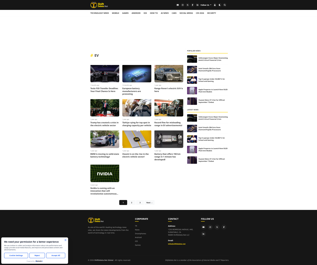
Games (125, 13)
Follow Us (205, 5)
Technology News (99, 13)
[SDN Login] (215, 5)
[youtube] (178, 5)
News (137, 229)
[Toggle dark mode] (220, 5)
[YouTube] (203, 227)
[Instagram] (210, 227)
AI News (165, 13)
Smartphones (140, 233)
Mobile (115, 13)
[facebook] (192, 5)
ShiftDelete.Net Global (103, 260)
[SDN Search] (225, 5)
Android (136, 13)
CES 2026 (200, 13)
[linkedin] (197, 5)
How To (154, 13)
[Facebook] (223, 227)
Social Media (186, 13)
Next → (149, 202)
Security (211, 13)
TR (136, 226)
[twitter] (187, 5)
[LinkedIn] (203, 233)
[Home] (99, 5)
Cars (174, 13)
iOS (145, 13)
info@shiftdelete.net (176, 244)
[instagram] (183, 5)
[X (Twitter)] (217, 227)
